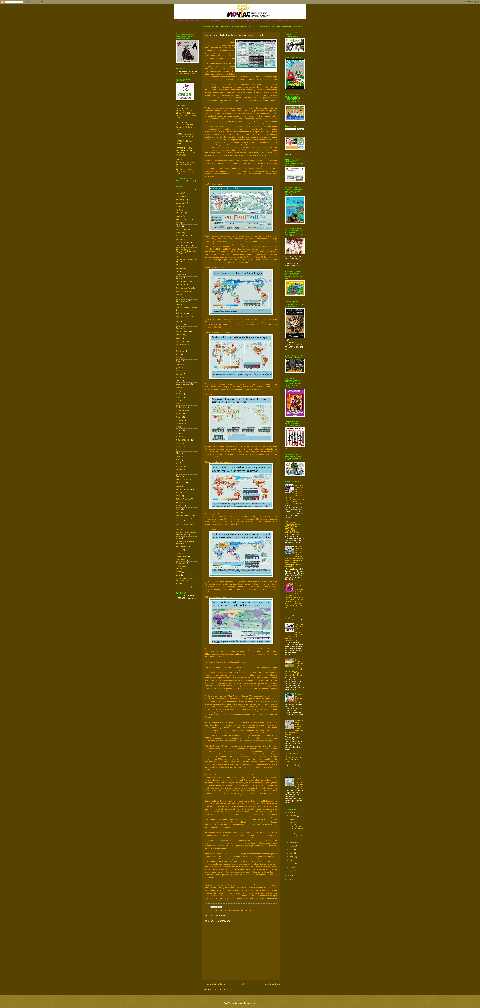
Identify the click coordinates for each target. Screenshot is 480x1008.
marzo (292, 864)
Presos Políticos (182, 479)
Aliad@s (279, 20)
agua (178, 210)
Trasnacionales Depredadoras (181, 567)
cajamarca (180, 233)
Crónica (179, 304)
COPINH (179, 294)
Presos (178, 476)
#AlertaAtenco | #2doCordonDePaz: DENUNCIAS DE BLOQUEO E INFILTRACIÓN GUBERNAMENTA (292, 527)
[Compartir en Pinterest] (221, 907)
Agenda (179, 193)
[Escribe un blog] (213, 907)
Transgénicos (181, 563)
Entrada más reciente (214, 984)
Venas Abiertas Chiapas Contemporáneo (185, 579)
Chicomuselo (181, 268)
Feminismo (180, 348)
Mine (178, 427)
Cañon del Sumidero (183, 242)
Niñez (178, 453)
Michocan (179, 423)
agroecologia (180, 200)
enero (292, 871)
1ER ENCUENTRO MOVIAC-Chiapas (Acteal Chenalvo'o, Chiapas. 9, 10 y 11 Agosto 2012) (186, 113)
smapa (178, 538)
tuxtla (178, 575)
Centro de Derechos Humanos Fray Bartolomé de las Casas (186, 251)
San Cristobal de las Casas (186, 524)
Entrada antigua (271, 984)
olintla (178, 460)
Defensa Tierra (181, 313)
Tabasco (179, 550)
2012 (290, 879)
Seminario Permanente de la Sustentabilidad (186, 534)
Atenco (178, 226)
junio (292, 853)
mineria (179, 430)
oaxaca (179, 456)
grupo (178, 368)
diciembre (293, 816)
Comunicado (180, 285)
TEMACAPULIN (182, 556)
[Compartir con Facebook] (218, 907)
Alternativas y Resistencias (262, 20)
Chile (178, 271)
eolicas (178, 338)
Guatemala (180, 371)
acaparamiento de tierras (185, 190)
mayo (292, 857)
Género (179, 361)
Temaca (179, 553)
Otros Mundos (181, 466)
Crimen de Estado (182, 298)
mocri (178, 437)
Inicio (180, 20)
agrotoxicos (180, 206)
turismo (179, 572)
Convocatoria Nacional (184, 291)
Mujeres (179, 450)
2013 (290, 876)
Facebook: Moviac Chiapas (186, 73)
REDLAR (179, 496)
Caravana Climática (183, 246)
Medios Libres (181, 407)
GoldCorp (179, 364)
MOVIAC (179, 446)
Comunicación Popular (184, 281)
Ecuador (179, 328)
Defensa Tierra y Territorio (185, 316)
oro (177, 463)
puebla (178, 486)
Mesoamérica (246, 910)
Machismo (180, 394)
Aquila (178, 223)
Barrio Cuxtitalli (181, 229)
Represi (179, 509)
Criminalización (181, 301)
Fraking (179, 358)
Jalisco (178, 381)
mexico (179, 414)
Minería (179, 433)
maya (178, 404)
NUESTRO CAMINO (213, 20)
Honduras (179, 374)
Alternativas (180, 213)
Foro (178, 354)
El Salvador (180, 335)
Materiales (180, 400)
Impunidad (180, 377)
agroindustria (181, 203)
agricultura (180, 196)
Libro (178, 387)
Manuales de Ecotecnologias (299, 697)
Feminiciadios (181, 345)
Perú (178, 473)
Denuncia (245, 20)
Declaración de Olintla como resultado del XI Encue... (295, 835)
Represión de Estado (183, 516)
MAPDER (179, 397)
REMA (178, 502)
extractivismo (181, 341)
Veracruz (179, 583)
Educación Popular (183, 331)
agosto (292, 846)
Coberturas (180, 275)
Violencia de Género (183, 587)
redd (177, 493)
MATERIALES (291, 20)
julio (291, 849)
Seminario (180, 529)
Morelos (179, 443)
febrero (292, 867)
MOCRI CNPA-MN (183, 440)
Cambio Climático (231, 20)
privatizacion (180, 483)
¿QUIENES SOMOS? (194, 20)
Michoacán (180, 420)
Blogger (253, 1003)
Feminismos (180, 351)
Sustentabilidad (181, 547)
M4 (177, 391)
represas (179, 506)
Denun (178, 321)
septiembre (294, 842)
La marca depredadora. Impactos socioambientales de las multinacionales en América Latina (294, 757)
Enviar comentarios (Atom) (222, 989)
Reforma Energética (183, 499)
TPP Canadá (181, 560)
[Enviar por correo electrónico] (211, 907)
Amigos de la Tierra (183, 219)
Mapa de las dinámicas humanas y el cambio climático (299, 783)
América (179, 216)
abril (291, 860)
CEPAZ (179, 256)
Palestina (179, 470)
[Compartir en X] (216, 907)
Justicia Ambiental (233, 910)
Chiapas (179, 265)
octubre (293, 819)
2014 (290, 813)
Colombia (179, 278)
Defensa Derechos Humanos (186, 308)
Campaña (179, 239)
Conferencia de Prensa (184, 288)
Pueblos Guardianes (183, 489)
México (179, 417)
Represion (180, 512)
